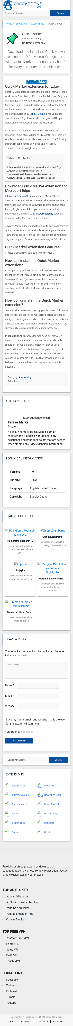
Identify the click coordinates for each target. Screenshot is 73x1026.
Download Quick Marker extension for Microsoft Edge (35, 167)
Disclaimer (43, 1021)
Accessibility (37, 23)
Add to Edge (20, 556)
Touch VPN (13, 961)
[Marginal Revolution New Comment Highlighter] (52, 567)
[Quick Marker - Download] (36, 81)
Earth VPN (12, 955)
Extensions (21, 23)
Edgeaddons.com (14, 196)
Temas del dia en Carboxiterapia (24, 612)
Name (9, 685)
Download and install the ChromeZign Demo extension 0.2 (52, 545)
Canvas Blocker (15, 919)
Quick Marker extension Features (25, 171)
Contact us (58, 1021)
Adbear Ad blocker (17, 896)
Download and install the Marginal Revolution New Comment (52, 587)
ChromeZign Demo (52, 536)
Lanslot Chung (37, 113)
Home (9, 23)
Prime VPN (12, 943)
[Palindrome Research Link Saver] (20, 531)
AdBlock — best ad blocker (22, 902)
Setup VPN (12, 949)
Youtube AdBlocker (17, 908)
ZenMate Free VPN (17, 938)
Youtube (11, 1002)
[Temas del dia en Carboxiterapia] (20, 603)
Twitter (10, 985)
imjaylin (20, 570)
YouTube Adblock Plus (19, 913)
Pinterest (11, 991)
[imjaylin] (20, 563)
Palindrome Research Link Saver (24, 540)
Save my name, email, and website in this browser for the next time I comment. (35, 721)
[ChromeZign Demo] (52, 529)
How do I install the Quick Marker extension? (30, 174)
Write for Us (26, 1021)
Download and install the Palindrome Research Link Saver (20, 549)
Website (10, 706)
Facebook (12, 979)
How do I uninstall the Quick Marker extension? (32, 178)
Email (9, 695)
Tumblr (10, 997)
